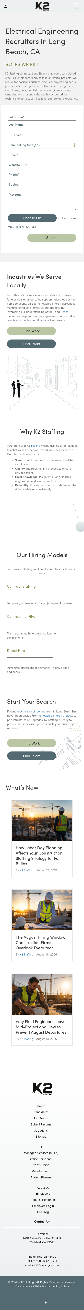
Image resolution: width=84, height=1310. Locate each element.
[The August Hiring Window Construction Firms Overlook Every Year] (42, 909)
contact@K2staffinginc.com (42, 1265)
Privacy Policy (23, 1286)
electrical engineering (31, 711)
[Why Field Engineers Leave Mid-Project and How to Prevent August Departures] (42, 994)
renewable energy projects (56, 716)
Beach (65, 312)
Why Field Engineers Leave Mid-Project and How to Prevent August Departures (41, 1027)
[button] (75, 6)
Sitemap (69, 1282)
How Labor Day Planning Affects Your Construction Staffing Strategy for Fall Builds (39, 855)
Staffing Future (60, 1286)
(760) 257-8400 (46, 1257)
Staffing (35, 446)
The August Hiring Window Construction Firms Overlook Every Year (40, 942)
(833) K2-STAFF (48, 1261)
